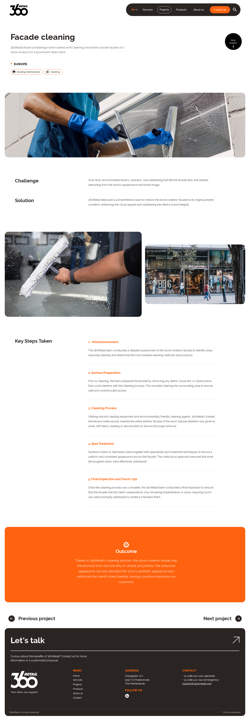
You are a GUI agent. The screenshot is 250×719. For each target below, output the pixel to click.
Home (76, 675)
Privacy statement (231, 712)
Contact (77, 697)
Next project (217, 618)
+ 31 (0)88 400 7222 (192, 680)
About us (198, 9)
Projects (164, 9)
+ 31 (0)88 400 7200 (193, 676)
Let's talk (28, 640)
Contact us (220, 9)
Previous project (36, 618)
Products (181, 9)
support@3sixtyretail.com (197, 683)
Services (148, 9)
